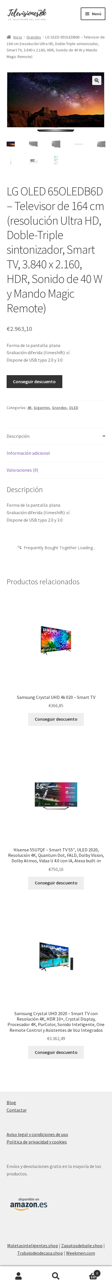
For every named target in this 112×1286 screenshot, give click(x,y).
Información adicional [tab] (28, 453)
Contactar (17, 1110)
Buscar (56, 1276)
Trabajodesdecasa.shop (40, 1253)
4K (29, 407)
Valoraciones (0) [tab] (22, 470)
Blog (11, 1102)
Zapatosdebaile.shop (82, 1245)
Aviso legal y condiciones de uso (37, 1134)
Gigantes (42, 407)
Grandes (33, 37)
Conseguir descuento (34, 381)
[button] (96, 80)
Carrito (86, 1271)
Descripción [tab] (18, 436)
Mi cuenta (18, 1276)
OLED (73, 407)
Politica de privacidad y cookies (37, 1142)
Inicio (17, 37)
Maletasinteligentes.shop (32, 1245)
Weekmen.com (80, 1253)
